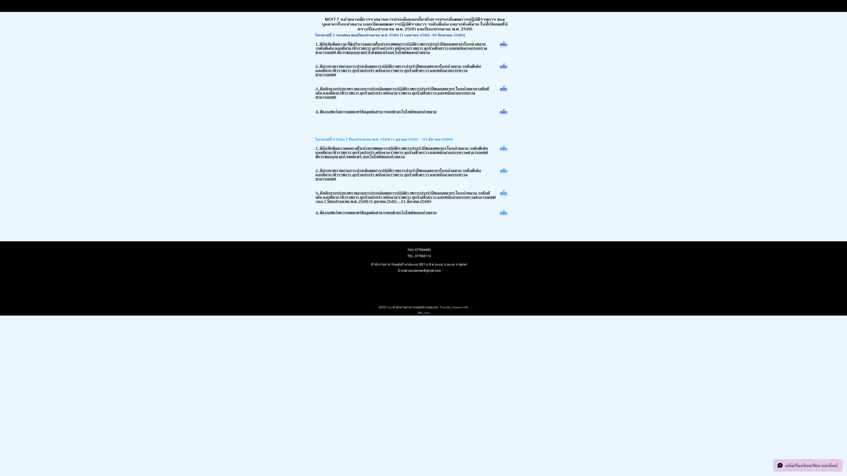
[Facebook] (414, 293)
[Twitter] (421, 293)
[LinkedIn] (428, 293)
